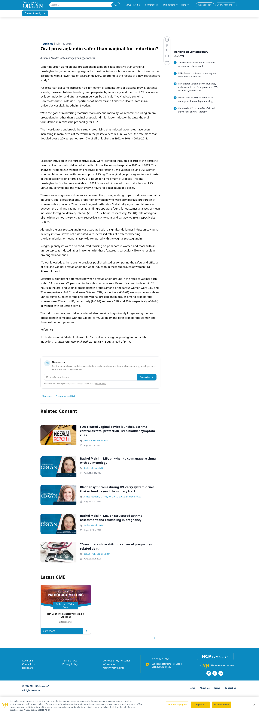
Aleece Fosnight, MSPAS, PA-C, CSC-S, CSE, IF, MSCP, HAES (112, 496)
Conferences (151, 4)
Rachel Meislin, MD (93, 468)
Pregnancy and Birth (66, 396)
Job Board (27, 667)
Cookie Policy (43, 710)
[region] (129, 705)
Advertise (27, 660)
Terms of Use (69, 660)
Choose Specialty (33, 13)
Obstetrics (47, 396)
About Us (205, 687)
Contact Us (28, 664)
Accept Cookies (221, 704)
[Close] (254, 704)
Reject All (200, 704)
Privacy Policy (70, 664)
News (128, 4)
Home (192, 687)
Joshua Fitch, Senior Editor (96, 440)
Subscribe (145, 377)
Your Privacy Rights (113, 667)
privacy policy (100, 383)
